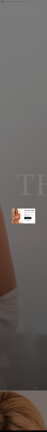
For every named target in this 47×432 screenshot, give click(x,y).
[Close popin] (33, 210)
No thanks (28, 220)
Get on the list (28, 218)
